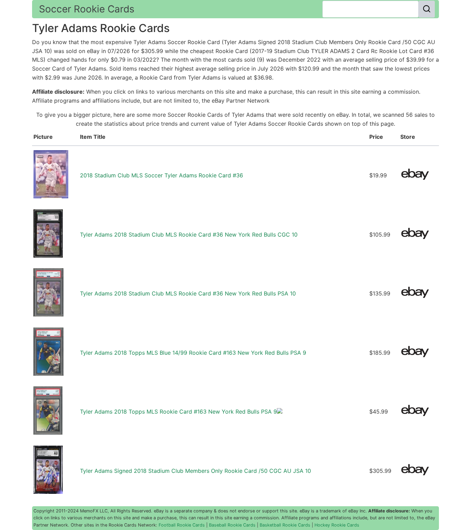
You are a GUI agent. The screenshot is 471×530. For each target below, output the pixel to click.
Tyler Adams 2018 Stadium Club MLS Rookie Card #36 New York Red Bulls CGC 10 (189, 234)
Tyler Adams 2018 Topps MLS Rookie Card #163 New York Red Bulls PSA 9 (178, 411)
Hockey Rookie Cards (336, 525)
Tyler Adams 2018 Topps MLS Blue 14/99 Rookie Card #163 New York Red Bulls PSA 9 (193, 352)
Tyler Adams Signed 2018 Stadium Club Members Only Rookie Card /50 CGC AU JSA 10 (195, 470)
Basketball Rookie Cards (285, 525)
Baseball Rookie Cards (232, 525)
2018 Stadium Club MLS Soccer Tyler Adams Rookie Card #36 (161, 175)
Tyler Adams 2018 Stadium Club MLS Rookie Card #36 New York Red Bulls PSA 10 (188, 293)
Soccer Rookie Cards (86, 9)
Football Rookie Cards (182, 525)
